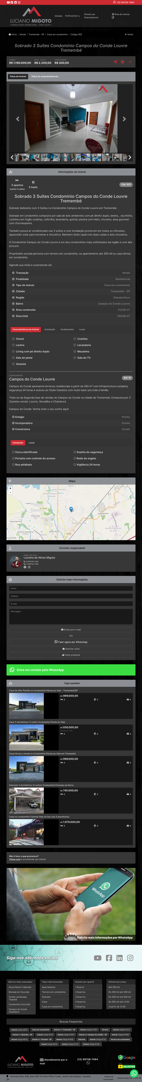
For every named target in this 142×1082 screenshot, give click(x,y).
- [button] (10, 492)
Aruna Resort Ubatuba (20, 987)
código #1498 (120, 1035)
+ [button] (10, 488)
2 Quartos (80, 992)
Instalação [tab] (18, 442)
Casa (44, 1001)
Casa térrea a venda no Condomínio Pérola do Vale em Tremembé (42, 753)
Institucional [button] (71, 15)
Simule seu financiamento (91, 16)
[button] (18, 119)
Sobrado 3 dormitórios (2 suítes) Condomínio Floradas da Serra (41, 785)
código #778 (98, 1039)
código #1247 (91, 1044)
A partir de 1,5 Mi (117, 1006)
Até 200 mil (114, 987)
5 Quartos (80, 1006)
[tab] (18, 76)
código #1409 (64, 1039)
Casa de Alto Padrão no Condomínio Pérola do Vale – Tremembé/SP (43, 690)
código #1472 (121, 1030)
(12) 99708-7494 (125, 2)
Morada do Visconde (19, 992)
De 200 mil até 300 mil (120, 992)
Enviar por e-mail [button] (72, 629)
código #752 (45, 1035)
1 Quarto (79, 987)
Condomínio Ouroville (19, 1004)
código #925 (19, 1030)
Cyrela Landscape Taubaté (18, 998)
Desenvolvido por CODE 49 (129, 1078)
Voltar (130, 34)
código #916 (49, 1044)
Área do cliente (122, 14)
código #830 (19, 1039)
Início (14, 34)
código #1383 (88, 1030)
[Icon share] (8, 2)
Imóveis (58, 16)
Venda (23, 34)
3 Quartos (80, 997)
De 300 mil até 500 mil (120, 997)
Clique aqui (14, 859)
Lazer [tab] (32, 442)
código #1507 (66, 1035)
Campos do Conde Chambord (18, 1010)
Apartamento (48, 987)
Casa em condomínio (57, 34)
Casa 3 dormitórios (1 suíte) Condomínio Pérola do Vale (37, 722)
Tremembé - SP (36, 34)
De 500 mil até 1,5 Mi (119, 1001)
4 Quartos (80, 1001)
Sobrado (46, 997)
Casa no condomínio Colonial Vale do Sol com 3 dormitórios (39, 816)
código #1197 (70, 1044)
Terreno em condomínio (54, 992)
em (64, 1030)
